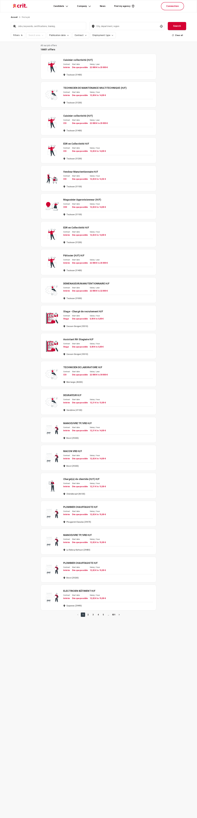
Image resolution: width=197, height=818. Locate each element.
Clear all (179, 35)
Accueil (14, 17)
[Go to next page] (119, 615)
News (103, 6)
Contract (79, 35)
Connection (172, 6)
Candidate (58, 6)
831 (113, 615)
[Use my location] (161, 26)
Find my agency (122, 6)
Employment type (101, 35)
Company (82, 6)
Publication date (57, 35)
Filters (16, 35)
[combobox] (127, 27)
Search (177, 26)
